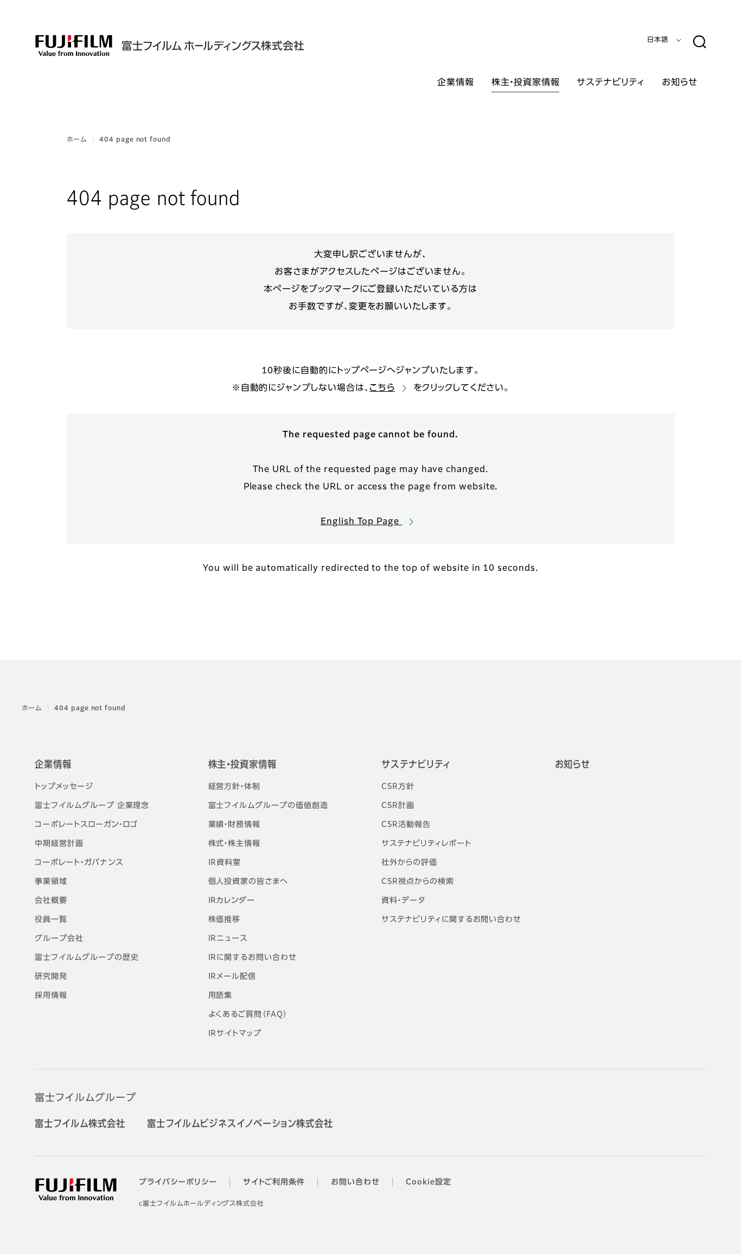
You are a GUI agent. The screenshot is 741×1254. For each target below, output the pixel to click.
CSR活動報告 (406, 825)
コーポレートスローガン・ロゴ (86, 825)
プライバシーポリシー (178, 1182)
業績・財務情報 (234, 825)
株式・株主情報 (234, 844)
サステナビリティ (416, 765)
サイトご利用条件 (274, 1182)
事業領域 (51, 882)
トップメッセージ (64, 787)
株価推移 (224, 920)
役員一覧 (51, 920)
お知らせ (573, 765)
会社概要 (51, 901)
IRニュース (228, 939)
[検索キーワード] (699, 42)
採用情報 (51, 996)
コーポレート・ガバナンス (79, 863)
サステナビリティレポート (426, 844)
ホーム (77, 140)
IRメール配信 (232, 977)
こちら (382, 388)
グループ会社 (59, 939)
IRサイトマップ (235, 1033)
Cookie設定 (428, 1182)
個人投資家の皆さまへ (248, 882)
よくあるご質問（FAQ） (248, 1015)
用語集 (220, 996)
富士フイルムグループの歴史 (86, 958)
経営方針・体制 (234, 787)
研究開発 (51, 977)
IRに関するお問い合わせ (252, 958)
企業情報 (53, 765)
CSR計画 (397, 806)
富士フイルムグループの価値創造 (268, 806)
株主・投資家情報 (242, 765)
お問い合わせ (355, 1182)
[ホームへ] (191, 45)
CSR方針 (397, 787)
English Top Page (361, 522)
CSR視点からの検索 (417, 882)
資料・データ (403, 901)
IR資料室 (224, 863)
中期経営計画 (59, 844)
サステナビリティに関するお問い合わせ (451, 920)
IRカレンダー (231, 901)
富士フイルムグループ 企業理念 (92, 806)
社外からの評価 (409, 863)
